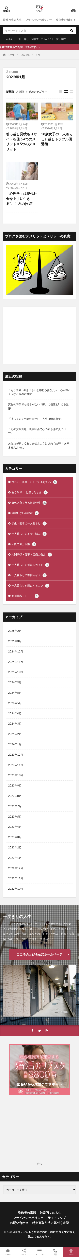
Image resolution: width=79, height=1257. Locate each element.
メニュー (39, 1254)
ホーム (8, 1254)
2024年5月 (14, 703)
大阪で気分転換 (23, 544)
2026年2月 (14, 630)
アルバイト (47, 39)
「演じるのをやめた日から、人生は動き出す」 (35, 418)
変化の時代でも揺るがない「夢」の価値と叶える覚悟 (38, 406)
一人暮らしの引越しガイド (30, 564)
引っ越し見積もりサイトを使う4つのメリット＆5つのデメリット (21, 141)
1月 (38, 54)
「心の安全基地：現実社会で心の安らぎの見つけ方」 (37, 431)
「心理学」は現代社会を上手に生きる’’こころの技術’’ (21, 198)
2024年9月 (14, 682)
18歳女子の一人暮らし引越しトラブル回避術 (57, 139)
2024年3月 (14, 723)
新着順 (10, 91)
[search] (71, 30)
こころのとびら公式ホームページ (39, 954)
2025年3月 (14, 641)
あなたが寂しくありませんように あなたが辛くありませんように (38, 445)
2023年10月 (15, 775)
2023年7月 (14, 806)
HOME (11, 54)
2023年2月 (14, 847)
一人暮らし (9, 39)
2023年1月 (14, 857)
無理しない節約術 (24, 513)
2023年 (25, 54)
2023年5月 (14, 816)
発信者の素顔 (64, 19)
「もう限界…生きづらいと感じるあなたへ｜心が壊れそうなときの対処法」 (39, 392)
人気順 (20, 91)
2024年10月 (15, 672)
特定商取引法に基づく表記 (50, 1223)
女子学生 (61, 39)
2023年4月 (14, 826)
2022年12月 (15, 868)
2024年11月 (15, 661)
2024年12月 (15, 651)
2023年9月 (14, 785)
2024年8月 (14, 692)
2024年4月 (14, 713)
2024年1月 (14, 744)
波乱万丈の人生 (12, 19)
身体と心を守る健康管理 (29, 502)
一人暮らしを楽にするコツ (30, 585)
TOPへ (71, 1254)
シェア (24, 1254)
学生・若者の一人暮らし (28, 523)
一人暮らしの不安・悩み (28, 533)
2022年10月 (15, 888)
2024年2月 (14, 734)
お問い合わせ (19, 1223)
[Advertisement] (39, 335)
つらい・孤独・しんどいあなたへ (34, 482)
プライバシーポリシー (39, 19)
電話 (55, 1254)
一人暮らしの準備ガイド (28, 575)
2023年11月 (15, 765)
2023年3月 (14, 837)
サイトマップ (57, 1217)
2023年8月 (14, 795)
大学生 (35, 39)
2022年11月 (15, 878)
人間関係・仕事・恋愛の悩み (31, 554)
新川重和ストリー (24, 595)
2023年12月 (15, 754)
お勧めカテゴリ (35, 91)
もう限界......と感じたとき (29, 492)
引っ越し (23, 39)
